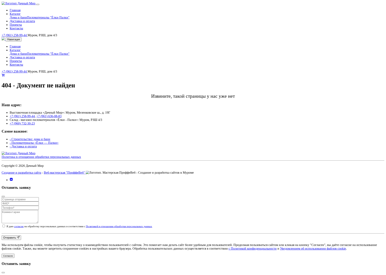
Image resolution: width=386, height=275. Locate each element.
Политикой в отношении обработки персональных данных (119, 226)
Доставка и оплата (22, 21)
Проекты (16, 24)
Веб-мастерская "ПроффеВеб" (65, 172)
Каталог (15, 14)
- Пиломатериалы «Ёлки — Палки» (34, 142)
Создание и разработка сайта (21, 172)
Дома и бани (18, 17)
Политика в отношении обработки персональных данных (41, 157)
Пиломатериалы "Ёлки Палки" (48, 17)
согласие (19, 226)
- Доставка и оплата (23, 146)
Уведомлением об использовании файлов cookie (313, 248)
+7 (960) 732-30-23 (22, 123)
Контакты (16, 28)
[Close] (37, 4)
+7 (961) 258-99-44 (15, 35)
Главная (15, 10)
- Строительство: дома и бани (30, 139)
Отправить (10, 237)
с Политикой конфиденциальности (253, 248)
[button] (3, 75)
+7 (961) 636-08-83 (49, 116)
